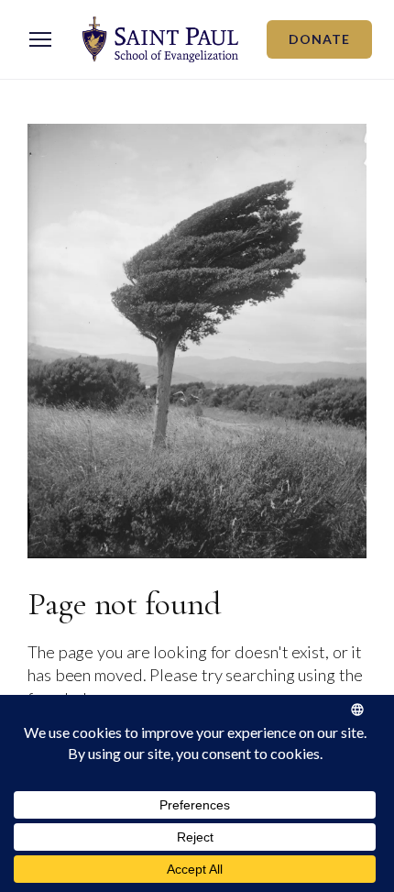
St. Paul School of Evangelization (160, 39)
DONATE (319, 39)
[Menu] (40, 39)
